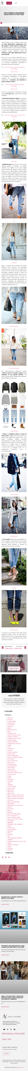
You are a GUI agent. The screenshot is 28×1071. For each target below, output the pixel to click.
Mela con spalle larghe (13, 802)
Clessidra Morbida (12, 741)
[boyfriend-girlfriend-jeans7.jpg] (14, 491)
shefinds (14, 588)
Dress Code (10, 762)
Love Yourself (11, 788)
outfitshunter (14, 89)
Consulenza (10, 748)
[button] (3, 857)
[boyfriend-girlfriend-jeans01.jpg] (14, 69)
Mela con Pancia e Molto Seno (15, 795)
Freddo (9, 776)
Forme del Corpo (12, 771)
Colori (9, 747)
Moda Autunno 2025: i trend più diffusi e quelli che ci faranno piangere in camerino (12, 997)
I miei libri (10, 781)
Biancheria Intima (12, 729)
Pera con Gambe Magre (13, 814)
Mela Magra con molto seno (15, 805)
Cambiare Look (11, 733)
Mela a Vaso (10, 793)
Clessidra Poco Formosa (14, 743)
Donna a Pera (11, 754)
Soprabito (10, 834)
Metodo (9, 807)
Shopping (10, 831)
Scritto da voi (11, 827)
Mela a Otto (10, 791)
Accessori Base (11, 721)
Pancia (9, 810)
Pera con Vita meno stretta (14, 819)
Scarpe (9, 826)
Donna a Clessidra (12, 752)
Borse (9, 731)
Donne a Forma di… (12, 760)
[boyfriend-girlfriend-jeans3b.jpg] (14, 158)
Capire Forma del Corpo (14, 735)
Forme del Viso (11, 774)
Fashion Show (11, 769)
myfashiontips (14, 431)
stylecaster (14, 161)
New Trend (10, 808)
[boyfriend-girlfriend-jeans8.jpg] (14, 585)
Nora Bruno (21, 1067)
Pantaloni (9, 812)
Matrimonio (10, 790)
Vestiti (9, 846)
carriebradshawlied (14, 368)
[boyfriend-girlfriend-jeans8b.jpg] (14, 627)
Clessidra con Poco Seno (14, 738)
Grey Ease (14, 262)
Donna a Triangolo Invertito (14, 757)
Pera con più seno (12, 815)
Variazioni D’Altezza (12, 844)
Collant (9, 745)
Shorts (9, 832)
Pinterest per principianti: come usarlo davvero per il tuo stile (12, 946)
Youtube (9, 850)
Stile (8, 836)
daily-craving (14, 71)
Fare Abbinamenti (12, 766)
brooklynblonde (14, 326)
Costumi (9, 750)
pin (14, 119)
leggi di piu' (5, 904)
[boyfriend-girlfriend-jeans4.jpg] (14, 218)
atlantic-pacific (14, 629)
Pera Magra (10, 820)
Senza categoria (11, 829)
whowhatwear (14, 494)
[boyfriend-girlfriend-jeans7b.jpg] (14, 533)
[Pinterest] (14, 1029)
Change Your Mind (12, 736)
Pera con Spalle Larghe (13, 817)
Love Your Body (11, 786)
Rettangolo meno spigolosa (14, 824)
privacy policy (14, 1063)
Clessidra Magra (11, 740)
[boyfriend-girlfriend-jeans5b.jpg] (14, 365)
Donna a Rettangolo (12, 755)
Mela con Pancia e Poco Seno (15, 796)
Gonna (9, 778)
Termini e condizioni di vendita (17, 1061)
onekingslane (14, 536)
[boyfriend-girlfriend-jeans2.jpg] (14, 86)
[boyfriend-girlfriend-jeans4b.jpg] (14, 259)
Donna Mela (10, 759)
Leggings (9, 784)
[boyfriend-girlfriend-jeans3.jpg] (14, 116)
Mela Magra (10, 803)
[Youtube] (4, 1029)
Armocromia (10, 724)
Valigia (9, 843)
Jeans (9, 783)
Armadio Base (11, 723)
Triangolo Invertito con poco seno (16, 841)
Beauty (9, 728)
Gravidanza (10, 779)
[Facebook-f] (11, 1029)
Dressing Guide (11, 764)
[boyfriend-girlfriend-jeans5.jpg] (14, 323)
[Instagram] (7, 1029)
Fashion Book (11, 767)
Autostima (10, 726)
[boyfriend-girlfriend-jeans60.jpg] (14, 428)
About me (10, 717)
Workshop (10, 848)
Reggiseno (10, 822)
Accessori (10, 719)
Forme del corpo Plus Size (14, 772)
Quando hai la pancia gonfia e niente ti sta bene (12, 897)
